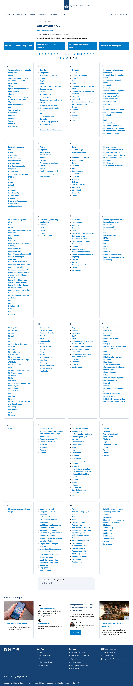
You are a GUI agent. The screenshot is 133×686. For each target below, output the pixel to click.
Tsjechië (106, 450)
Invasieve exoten (14, 293)
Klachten (75, 246)
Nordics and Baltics (47, 365)
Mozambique (13, 409)
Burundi (43, 127)
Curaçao (75, 115)
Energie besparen (14, 161)
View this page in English (45, 30)
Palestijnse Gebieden (111, 338)
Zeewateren (107, 517)
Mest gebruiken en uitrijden (18, 370)
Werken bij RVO (44, 624)
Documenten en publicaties (80, 656)
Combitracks (76, 99)
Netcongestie (45, 341)
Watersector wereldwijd (80, 517)
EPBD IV (11, 177)
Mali (9, 339)
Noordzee (43, 360)
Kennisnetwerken (78, 236)
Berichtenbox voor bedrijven (50, 86)
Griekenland (76, 190)
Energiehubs (12, 169)
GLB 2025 (75, 176)
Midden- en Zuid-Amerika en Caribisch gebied (19, 384)
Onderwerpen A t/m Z (78, 652)
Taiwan (106, 428)
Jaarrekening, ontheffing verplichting (49, 221)
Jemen (42, 230)
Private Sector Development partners (113, 389)
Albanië (11, 94)
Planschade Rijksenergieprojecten (111, 363)
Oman (74, 339)
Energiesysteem (14, 171)
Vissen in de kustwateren (49, 552)
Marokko (11, 349)
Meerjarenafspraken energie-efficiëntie (19, 361)
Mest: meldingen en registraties (15, 374)
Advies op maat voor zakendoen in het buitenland (18, 79)
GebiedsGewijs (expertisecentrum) (79, 151)
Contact (63, 14)
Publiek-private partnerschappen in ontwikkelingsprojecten (114, 400)
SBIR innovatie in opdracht (82, 434)
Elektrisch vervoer (14, 158)
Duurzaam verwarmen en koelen (112, 119)
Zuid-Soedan (108, 536)
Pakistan (106, 336)
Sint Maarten (76, 458)
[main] (66, 331)
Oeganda (75, 328)
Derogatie (107, 88)
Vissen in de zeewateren (49, 554)
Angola (10, 107)
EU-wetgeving (13, 196)
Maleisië (11, 336)
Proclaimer (49, 683)
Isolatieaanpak (13, 306)
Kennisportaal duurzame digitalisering (81, 242)
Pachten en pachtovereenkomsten (111, 331)
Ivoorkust (11, 314)
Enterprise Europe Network (18, 174)
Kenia (74, 231)
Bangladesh (44, 73)
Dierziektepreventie (110, 99)
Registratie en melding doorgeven (46, 45)
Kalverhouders (77, 222)
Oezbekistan (76, 333)
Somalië (75, 479)
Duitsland (107, 115)
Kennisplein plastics (79, 239)
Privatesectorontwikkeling (113, 393)
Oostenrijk (76, 362)
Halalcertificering (109, 147)
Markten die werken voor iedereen (17, 345)
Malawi (11, 333)
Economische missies (16, 147)
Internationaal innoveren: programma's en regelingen (18, 281)
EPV (9, 180)
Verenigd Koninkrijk (47, 535)
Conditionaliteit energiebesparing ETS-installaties (83, 103)
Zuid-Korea (107, 533)
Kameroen (75, 225)
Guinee (74, 196)
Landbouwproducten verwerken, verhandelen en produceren (114, 222)
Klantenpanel (75, 668)
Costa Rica (75, 110)
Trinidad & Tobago (110, 444)
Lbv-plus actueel (109, 235)
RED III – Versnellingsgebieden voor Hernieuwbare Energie (51, 432)
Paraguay (106, 344)
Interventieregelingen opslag (19, 290)
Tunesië (106, 453)
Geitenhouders (77, 160)
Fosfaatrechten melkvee (49, 163)
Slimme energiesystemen (81, 461)
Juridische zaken (46, 236)
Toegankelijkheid (38, 683)
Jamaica (43, 225)
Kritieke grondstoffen (80, 265)
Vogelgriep (44, 565)
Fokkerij (43, 160)
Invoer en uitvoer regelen (111, 46)
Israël (10, 309)
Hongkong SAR (109, 163)
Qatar (10, 428)
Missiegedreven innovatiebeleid (14, 389)
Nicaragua (43, 344)
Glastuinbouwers (78, 171)
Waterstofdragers (78, 522)
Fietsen (42, 147)
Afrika (10, 86)
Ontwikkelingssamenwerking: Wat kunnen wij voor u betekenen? (83, 356)
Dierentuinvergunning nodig (114, 91)
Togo (105, 442)
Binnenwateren (45, 94)
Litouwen (106, 252)
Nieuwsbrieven (108, 656)
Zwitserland (107, 544)
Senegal (75, 447)
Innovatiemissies (14, 248)
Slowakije (75, 466)
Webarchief (75, 683)
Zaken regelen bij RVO (111, 512)
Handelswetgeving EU (111, 152)
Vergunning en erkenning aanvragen (79, 45)
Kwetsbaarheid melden (62, 683)
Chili (73, 81)
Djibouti (106, 107)
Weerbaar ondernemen (80, 540)
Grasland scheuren (78, 185)
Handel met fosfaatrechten (113, 150)
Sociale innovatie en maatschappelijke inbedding (82, 473)
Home (8, 14)
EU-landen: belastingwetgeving (15, 191)
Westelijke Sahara (78, 548)
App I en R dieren (14, 110)
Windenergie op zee (79, 556)
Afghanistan (12, 83)
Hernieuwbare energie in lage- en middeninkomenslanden (114, 156)
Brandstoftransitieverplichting (51, 108)
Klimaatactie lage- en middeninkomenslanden (81, 250)
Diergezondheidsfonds (111, 96)
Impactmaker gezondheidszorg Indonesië (19, 231)
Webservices (76, 538)
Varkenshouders (46, 517)
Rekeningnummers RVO (49, 439)
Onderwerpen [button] (18, 14)
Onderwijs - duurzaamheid (82, 346)
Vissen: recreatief (46, 557)
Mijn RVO (112, 14)
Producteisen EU (109, 396)
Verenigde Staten (46, 541)
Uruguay (11, 512)
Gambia (74, 147)
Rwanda (43, 453)
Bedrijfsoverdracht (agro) (49, 75)
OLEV (74, 336)
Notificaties (44, 371)
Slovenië (75, 463)
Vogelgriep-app (45, 568)
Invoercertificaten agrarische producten (18, 296)
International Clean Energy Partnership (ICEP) (18, 286)
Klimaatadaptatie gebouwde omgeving (82, 255)
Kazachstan (76, 228)
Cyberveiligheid (77, 118)
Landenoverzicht (109, 230)
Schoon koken (77, 444)
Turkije (106, 455)
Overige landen (77, 367)
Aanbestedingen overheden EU (19, 70)
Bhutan (42, 92)
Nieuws (42, 349)
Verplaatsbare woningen (49, 544)
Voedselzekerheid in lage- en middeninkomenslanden (50, 561)
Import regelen (13, 235)
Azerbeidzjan (13, 126)
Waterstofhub (77, 525)
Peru (105, 351)
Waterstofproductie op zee (81, 528)
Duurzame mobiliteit (111, 133)
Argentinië (12, 115)
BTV (41, 113)
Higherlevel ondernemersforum (113, 659)
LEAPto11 (107, 238)
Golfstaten (75, 182)
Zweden (106, 541)
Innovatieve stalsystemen (17, 262)
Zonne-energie (108, 528)
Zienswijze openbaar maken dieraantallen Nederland (113, 521)
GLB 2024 (75, 174)
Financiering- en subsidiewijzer (46, 153)
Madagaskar (12, 330)
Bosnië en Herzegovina (48, 105)
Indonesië (12, 241)
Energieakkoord (14, 163)
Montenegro (12, 407)
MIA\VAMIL (12, 381)
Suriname (75, 493)
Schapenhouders (78, 442)
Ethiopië (11, 188)
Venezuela (44, 522)
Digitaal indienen (109, 101)
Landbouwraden (109, 227)
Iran (9, 303)
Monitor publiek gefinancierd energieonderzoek (19, 403)
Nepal (42, 338)
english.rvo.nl (43, 665)
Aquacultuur (12, 113)
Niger (42, 352)
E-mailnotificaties (109, 652)
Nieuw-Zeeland (45, 346)
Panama (106, 341)
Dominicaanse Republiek (112, 112)
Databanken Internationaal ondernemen (113, 71)
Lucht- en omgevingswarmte (114, 257)
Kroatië (74, 267)
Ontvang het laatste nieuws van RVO (113, 624)
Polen (105, 375)
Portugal (106, 383)
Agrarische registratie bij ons (18, 89)
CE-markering (77, 78)
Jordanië (43, 233)
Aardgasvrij (12, 73)
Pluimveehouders (110, 372)
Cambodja (75, 70)
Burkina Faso (45, 124)
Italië (10, 311)
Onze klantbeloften (45, 656)
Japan (42, 227)
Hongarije (107, 160)
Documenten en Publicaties (113, 110)
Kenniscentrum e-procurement (83, 233)
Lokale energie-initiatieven (113, 254)
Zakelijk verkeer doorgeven (113, 509)
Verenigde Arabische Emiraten (51, 538)
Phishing (106, 354)
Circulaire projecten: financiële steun (83, 87)
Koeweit (75, 259)
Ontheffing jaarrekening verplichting (81, 350)
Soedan (74, 477)
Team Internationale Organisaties (110, 435)
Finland (43, 157)
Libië (105, 249)
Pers (40, 659)
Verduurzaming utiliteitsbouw (51, 533)
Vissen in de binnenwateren (50, 549)
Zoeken (121, 14)
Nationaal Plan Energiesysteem (46, 329)
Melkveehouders (14, 365)
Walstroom (76, 509)
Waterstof (75, 519)
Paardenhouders (109, 328)
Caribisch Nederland (79, 75)
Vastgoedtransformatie (48, 519)
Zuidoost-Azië (108, 539)
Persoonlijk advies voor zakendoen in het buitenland (114, 347)
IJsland (10, 227)
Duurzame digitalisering (112, 126)
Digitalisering (108, 104)
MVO (10, 412)
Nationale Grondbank (48, 333)
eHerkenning (13, 155)
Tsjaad (105, 447)
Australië (11, 124)
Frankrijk (43, 166)
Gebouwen (76, 155)
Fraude (42, 168)
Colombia (75, 96)
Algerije (11, 102)
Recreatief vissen (46, 428)
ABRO (10, 75)
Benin (42, 84)
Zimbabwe (107, 525)
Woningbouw (77, 562)
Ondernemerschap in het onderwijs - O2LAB (82, 342)
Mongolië (11, 399)
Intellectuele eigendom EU (18, 270)
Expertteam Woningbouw (17, 201)
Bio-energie (44, 97)
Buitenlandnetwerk (47, 116)
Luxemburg (107, 260)
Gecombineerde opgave (80, 157)
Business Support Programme (51, 130)
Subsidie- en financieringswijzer (18, 46)
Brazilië (43, 111)
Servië (74, 450)
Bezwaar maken (46, 89)
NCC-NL (43, 336)
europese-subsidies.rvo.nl (79, 665)
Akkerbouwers (13, 91)
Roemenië (44, 447)
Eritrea (10, 182)
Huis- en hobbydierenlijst (112, 166)
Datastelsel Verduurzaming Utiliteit (113, 76)
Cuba (73, 112)
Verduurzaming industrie (49, 530)
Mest (10, 367)
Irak (9, 301)
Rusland (43, 450)
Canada (74, 73)
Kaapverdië (76, 220)
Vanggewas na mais (47, 509)
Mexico (11, 378)
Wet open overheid (79, 551)
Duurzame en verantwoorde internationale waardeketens (114, 129)
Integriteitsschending (16, 267)
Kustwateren (76, 270)
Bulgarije (43, 119)
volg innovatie (45, 570)
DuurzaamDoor (109, 123)
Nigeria (42, 355)
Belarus (43, 78)
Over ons (54, 14)
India (10, 238)
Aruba (10, 121)
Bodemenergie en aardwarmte (51, 100)
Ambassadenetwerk (15, 105)
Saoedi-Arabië (77, 431)
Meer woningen (14, 357)
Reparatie (43, 444)
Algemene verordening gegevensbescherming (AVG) (19, 98)
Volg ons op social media (17, 623)
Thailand (106, 439)
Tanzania (106, 431)
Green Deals (76, 187)
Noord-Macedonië (46, 357)
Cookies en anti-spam (18, 683)
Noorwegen (44, 363)
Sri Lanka (75, 485)
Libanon (106, 243)
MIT (9, 393)
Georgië (74, 163)
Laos (105, 232)
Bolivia (42, 103)
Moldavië (11, 396)
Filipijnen (43, 150)
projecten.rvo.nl (76, 662)
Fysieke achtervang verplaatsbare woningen (51, 175)
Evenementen (13, 198)
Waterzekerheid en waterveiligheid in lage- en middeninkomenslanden (82, 532)
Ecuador (11, 150)
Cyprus (74, 120)
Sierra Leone (76, 453)
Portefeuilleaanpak (110, 380)
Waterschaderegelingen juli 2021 (82, 513)
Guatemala (76, 193)
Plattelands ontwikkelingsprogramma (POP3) (114, 368)
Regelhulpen (44, 436)
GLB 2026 (75, 179)
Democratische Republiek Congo (112, 81)
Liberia (105, 246)
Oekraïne (75, 330)
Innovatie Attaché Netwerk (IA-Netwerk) (19, 244)
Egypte (10, 152)
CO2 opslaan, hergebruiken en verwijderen (83, 92)
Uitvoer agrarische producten (19, 509)
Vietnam (43, 546)
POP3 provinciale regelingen (114, 378)
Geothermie (76, 166)
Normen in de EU (46, 368)
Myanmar (11, 415)
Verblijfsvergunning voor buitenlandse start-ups (51, 526)
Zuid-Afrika (107, 530)
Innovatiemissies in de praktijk (19, 254)
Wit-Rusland (76, 559)
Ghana (74, 168)
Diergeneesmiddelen (111, 93)
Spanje (74, 482)
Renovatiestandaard (47, 442)
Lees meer (75, 633)
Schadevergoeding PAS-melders (80, 438)
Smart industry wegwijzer (81, 469)
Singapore (75, 455)
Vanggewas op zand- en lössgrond (49, 513)
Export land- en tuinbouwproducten (15, 205)
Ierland (10, 225)
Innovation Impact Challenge (19, 264)
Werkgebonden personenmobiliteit (79, 544)
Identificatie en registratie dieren (17, 221)
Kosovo (74, 262)
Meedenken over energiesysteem (14, 353)
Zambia (106, 514)
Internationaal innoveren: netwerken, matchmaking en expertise (19, 275)
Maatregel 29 (13, 328)
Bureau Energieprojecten (49, 122)
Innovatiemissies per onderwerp (16, 258)
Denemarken (108, 85)
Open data (75, 364)
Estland (11, 185)
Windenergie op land (79, 554)
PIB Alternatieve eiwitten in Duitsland (113, 358)
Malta (10, 341)
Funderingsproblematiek (49, 171)
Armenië (11, 118)
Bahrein (43, 70)
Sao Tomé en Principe (80, 428)
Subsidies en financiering (38, 14)
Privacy (106, 386)
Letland (106, 241)
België (42, 81)
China (74, 84)
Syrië (73, 495)
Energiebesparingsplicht (17, 166)
